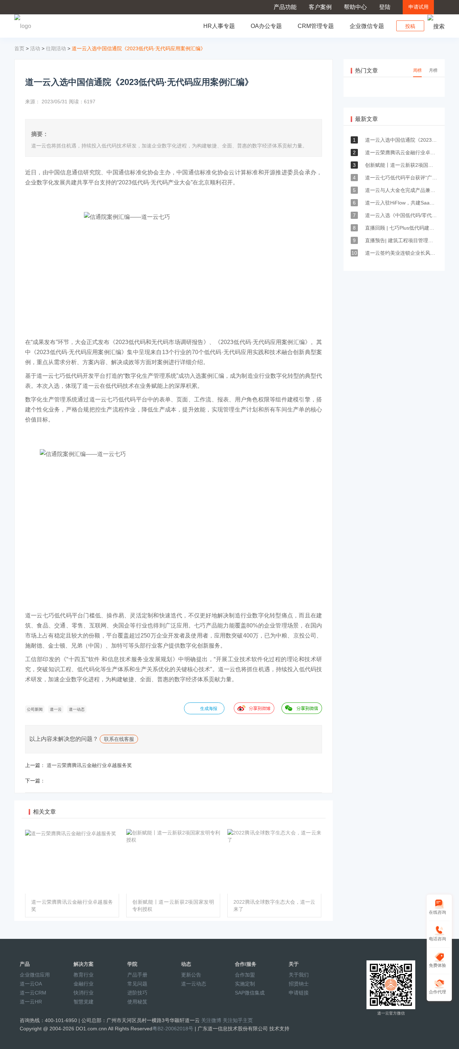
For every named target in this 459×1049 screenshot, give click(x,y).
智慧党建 (84, 1002)
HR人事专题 (219, 26)
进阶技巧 (137, 993)
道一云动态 (193, 984)
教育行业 (84, 975)
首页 (19, 48)
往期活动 (56, 48)
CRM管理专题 (316, 26)
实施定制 (245, 984)
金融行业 (84, 984)
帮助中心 (355, 7)
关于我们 (299, 975)
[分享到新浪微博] (254, 708)
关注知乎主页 (238, 1020)
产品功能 (285, 7)
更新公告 (191, 975)
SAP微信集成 (250, 993)
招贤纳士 (299, 984)
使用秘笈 (137, 1002)
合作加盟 (245, 975)
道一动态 (77, 709)
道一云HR (31, 1002)
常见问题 (137, 984)
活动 (35, 48)
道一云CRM (33, 993)
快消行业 (84, 993)
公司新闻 (35, 709)
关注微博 (211, 1020)
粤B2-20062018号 (172, 1028)
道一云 (56, 709)
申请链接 (299, 993)
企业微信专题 (367, 26)
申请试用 (418, 7)
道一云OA (31, 984)
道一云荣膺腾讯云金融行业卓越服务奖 (89, 765)
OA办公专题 (266, 26)
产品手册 (137, 975)
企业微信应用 (35, 975)
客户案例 (320, 7)
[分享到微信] (301, 708)
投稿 (410, 26)
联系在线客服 (119, 739)
